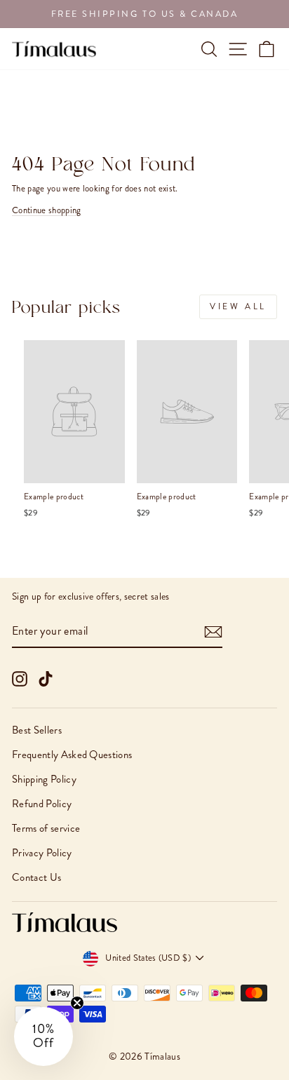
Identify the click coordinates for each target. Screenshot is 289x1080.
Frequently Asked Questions (72, 754)
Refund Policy (42, 803)
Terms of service (46, 828)
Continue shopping (46, 210)
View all (238, 306)
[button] (43, 1036)
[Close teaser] (77, 1003)
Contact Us (36, 877)
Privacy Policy (42, 852)
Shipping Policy (44, 779)
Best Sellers (37, 730)
